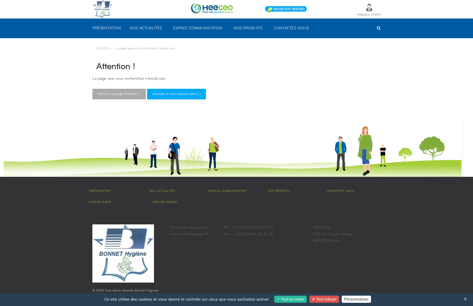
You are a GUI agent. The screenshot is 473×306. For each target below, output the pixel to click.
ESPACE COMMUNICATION (197, 28)
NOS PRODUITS (248, 28)
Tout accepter (292, 299)
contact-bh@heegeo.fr (189, 234)
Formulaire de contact (189, 228)
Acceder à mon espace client (175, 94)
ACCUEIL (102, 48)
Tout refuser (326, 299)
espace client (369, 15)
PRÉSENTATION (106, 28)
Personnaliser (356, 299)
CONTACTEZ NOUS (291, 28)
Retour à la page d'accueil (117, 94)
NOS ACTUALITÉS (146, 28)
